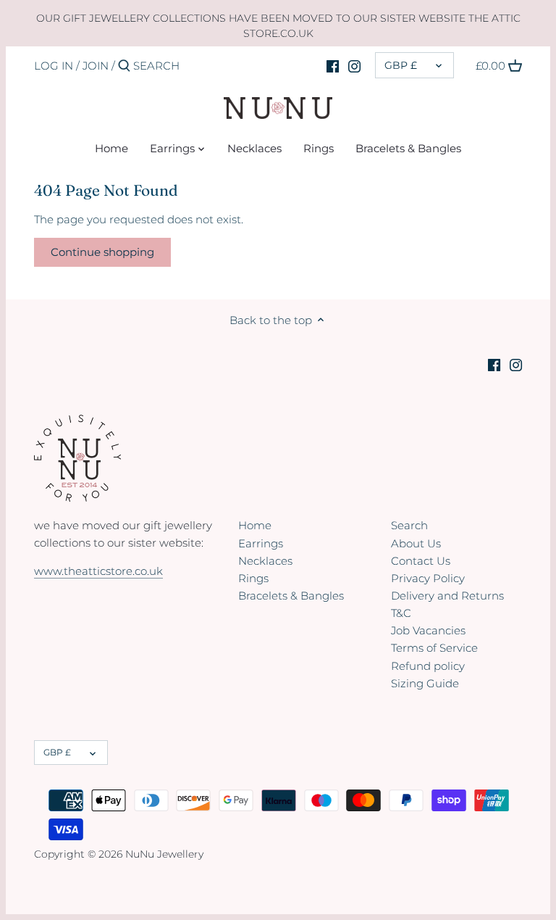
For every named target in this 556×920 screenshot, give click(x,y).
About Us (416, 543)
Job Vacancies (428, 630)
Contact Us (420, 561)
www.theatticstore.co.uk (98, 571)
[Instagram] (354, 65)
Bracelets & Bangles (291, 595)
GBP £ (400, 65)
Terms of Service (434, 648)
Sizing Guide (425, 683)
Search (409, 525)
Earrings (260, 543)
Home (254, 525)
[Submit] (124, 66)
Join (96, 65)
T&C (401, 613)
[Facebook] (333, 65)
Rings (253, 578)
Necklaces (265, 561)
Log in (53, 65)
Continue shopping (102, 252)
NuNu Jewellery (164, 854)
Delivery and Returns (447, 595)
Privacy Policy (428, 578)
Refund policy (428, 666)
